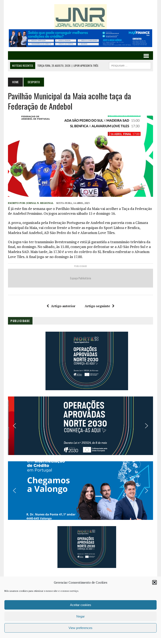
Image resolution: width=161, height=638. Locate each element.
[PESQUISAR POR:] (130, 65)
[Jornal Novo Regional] (80, 16)
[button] (154, 582)
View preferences (80, 628)
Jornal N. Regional (39, 203)
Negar (80, 616)
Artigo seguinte (97, 306)
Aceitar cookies (80, 605)
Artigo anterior (63, 306)
